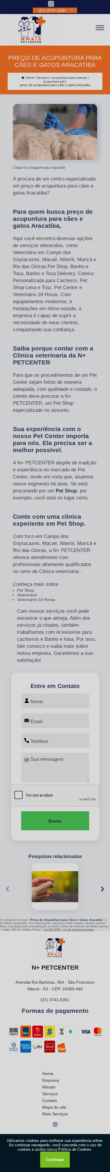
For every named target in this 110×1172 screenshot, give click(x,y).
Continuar (55, 1159)
